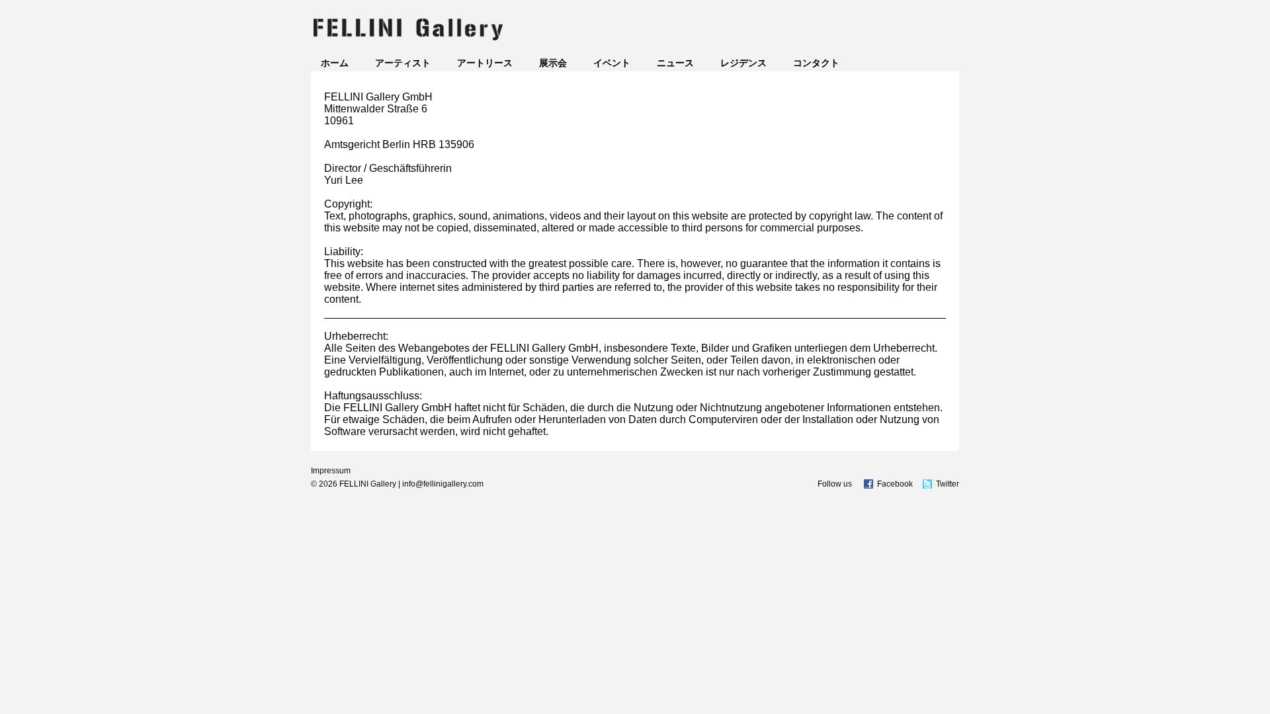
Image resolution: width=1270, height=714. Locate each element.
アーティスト (403, 63)
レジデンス (743, 63)
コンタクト (816, 63)
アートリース (485, 63)
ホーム (335, 63)
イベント (611, 63)
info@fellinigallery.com (443, 484)
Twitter (947, 484)
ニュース (675, 63)
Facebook (895, 484)
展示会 (553, 63)
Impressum (331, 470)
